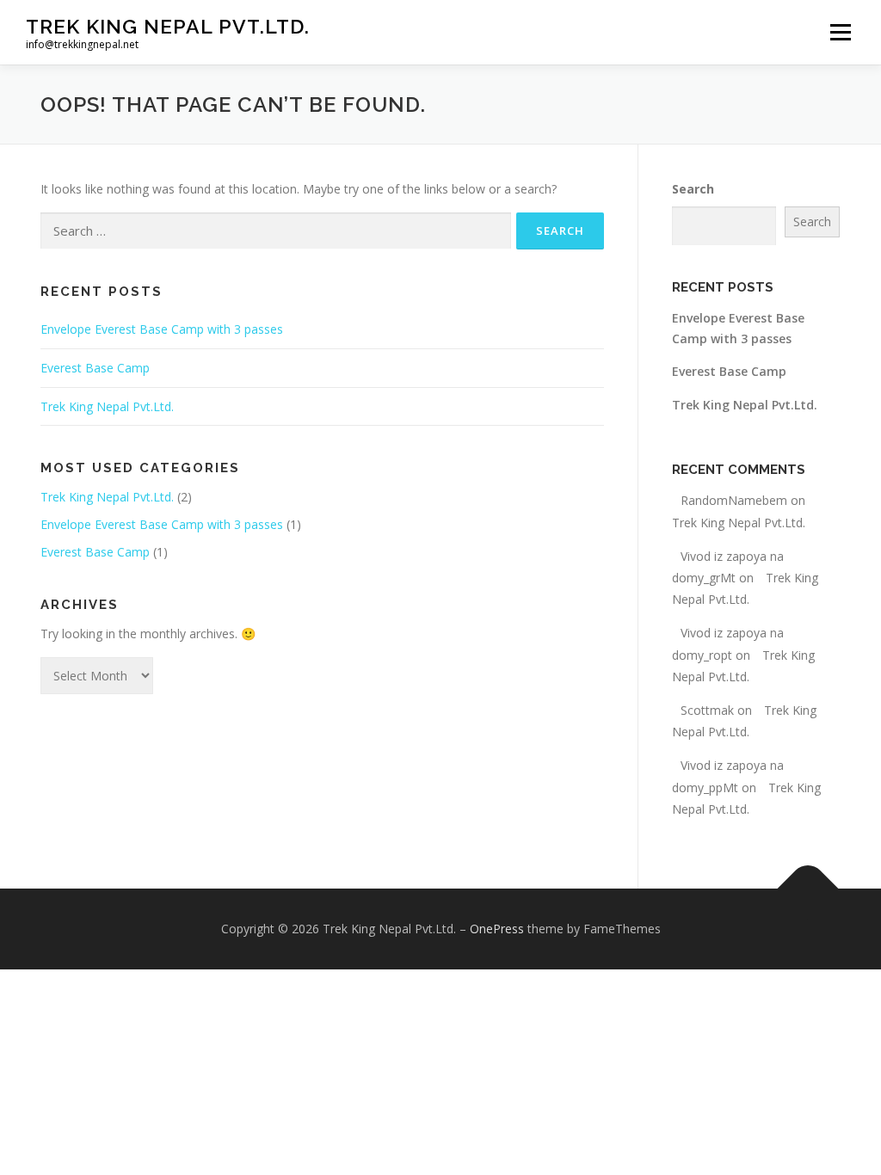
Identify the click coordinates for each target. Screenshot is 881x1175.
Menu (840, 32)
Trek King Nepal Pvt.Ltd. (168, 26)
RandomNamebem (734, 500)
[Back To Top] (808, 889)
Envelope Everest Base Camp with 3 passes (161, 329)
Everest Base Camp (95, 368)
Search (693, 189)
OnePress (497, 928)
